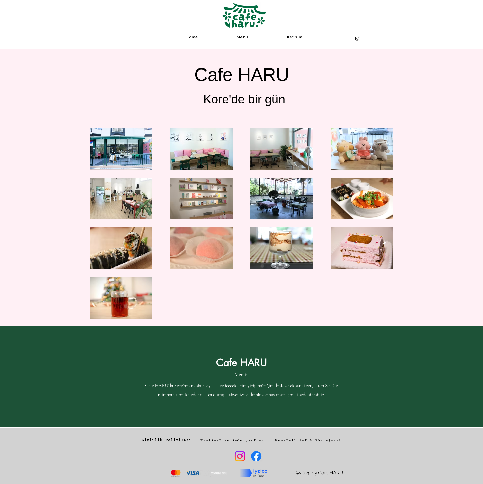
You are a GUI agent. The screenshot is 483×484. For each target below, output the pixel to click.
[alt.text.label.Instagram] (357, 38)
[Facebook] (256, 456)
